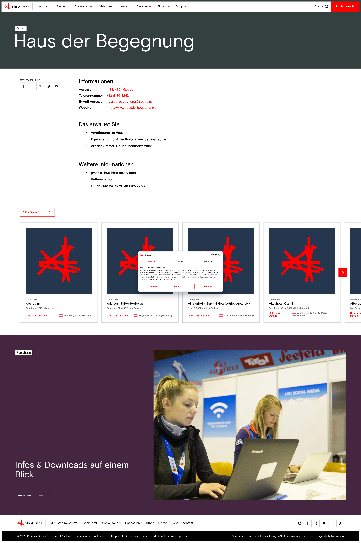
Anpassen (176, 287)
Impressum (309, 536)
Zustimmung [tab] (152, 261)
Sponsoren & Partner (139, 523)
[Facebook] (308, 523)
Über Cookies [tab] (208, 261)
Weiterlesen (25, 495)
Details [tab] (180, 261)
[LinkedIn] (332, 523)
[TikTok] (340, 523)
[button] (43, 7)
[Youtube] (324, 523)
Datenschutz (238, 536)
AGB (281, 536)
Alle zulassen (207, 287)
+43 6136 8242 (117, 96)
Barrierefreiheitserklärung (262, 536)
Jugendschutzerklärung (330, 536)
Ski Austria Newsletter (63, 523)
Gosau (20, 28)
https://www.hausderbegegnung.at (131, 108)
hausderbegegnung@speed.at (129, 102)
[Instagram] (299, 523)
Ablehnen (153, 287)
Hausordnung (293, 536)
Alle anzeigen (31, 212)
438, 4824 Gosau (120, 90)
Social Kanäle (111, 523)
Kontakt (187, 523)
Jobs (174, 523)
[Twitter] (316, 523)
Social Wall (90, 523)
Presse (162, 523)
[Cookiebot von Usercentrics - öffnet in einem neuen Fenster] (212, 255)
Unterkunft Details (36, 315)
